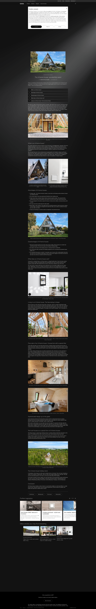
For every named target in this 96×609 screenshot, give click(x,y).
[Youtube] (71, 607)
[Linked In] (72, 607)
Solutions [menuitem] (32, 3)
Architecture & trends (30, 607)
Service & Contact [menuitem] (43, 3)
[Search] (75, 3)
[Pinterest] (75, 607)
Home (21, 607)
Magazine (24, 607)
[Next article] (75, 498)
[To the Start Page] (22, 3)
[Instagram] (70, 607)
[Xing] (74, 607)
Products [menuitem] (28, 3)
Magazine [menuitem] (37, 3)
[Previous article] (70, 498)
